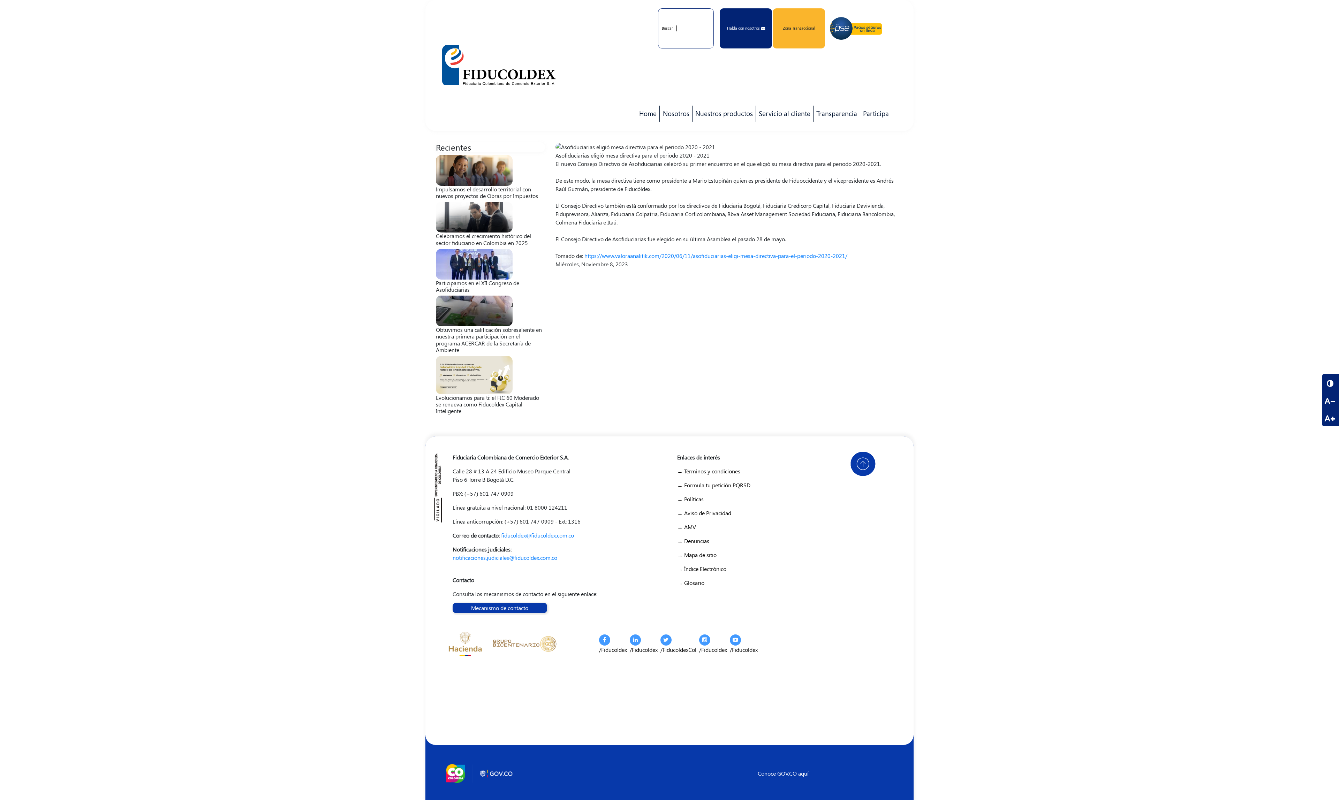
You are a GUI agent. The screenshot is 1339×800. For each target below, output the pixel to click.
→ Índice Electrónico (701, 568)
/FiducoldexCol (678, 649)
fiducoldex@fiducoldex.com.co (537, 535)
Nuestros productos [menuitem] (723, 115)
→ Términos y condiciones (708, 471)
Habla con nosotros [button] (743, 28)
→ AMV (686, 527)
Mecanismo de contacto (499, 607)
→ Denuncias (693, 540)
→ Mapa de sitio (697, 554)
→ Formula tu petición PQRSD (713, 485)
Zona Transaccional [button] (799, 28)
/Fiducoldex (613, 649)
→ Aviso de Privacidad (704, 513)
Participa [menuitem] (874, 115)
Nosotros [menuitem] (674, 115)
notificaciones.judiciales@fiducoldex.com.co (505, 557)
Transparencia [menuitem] (836, 113)
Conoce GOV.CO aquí (783, 773)
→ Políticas (690, 499)
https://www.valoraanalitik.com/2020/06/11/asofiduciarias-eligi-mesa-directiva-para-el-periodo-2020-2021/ (715, 255)
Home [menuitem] (648, 113)
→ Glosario (690, 582)
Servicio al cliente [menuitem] (783, 115)
